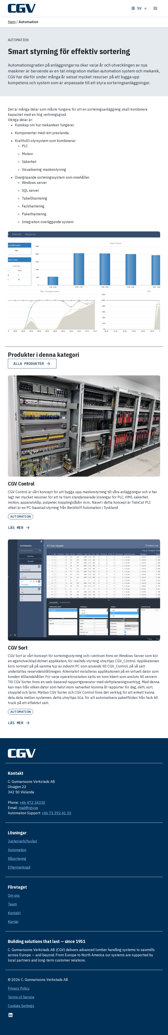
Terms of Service (21, 997)
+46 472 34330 (32, 802)
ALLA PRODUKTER (28, 363)
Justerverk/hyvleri (22, 841)
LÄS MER (15, 527)
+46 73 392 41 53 (56, 813)
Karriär (13, 921)
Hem (12, 22)
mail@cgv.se (28, 808)
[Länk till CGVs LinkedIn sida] (10, 1015)
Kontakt (14, 913)
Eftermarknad (19, 867)
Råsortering (17, 858)
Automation (17, 850)
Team (12, 904)
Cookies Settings (21, 1006)
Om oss (14, 895)
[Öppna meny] (155, 8)
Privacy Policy (19, 988)
